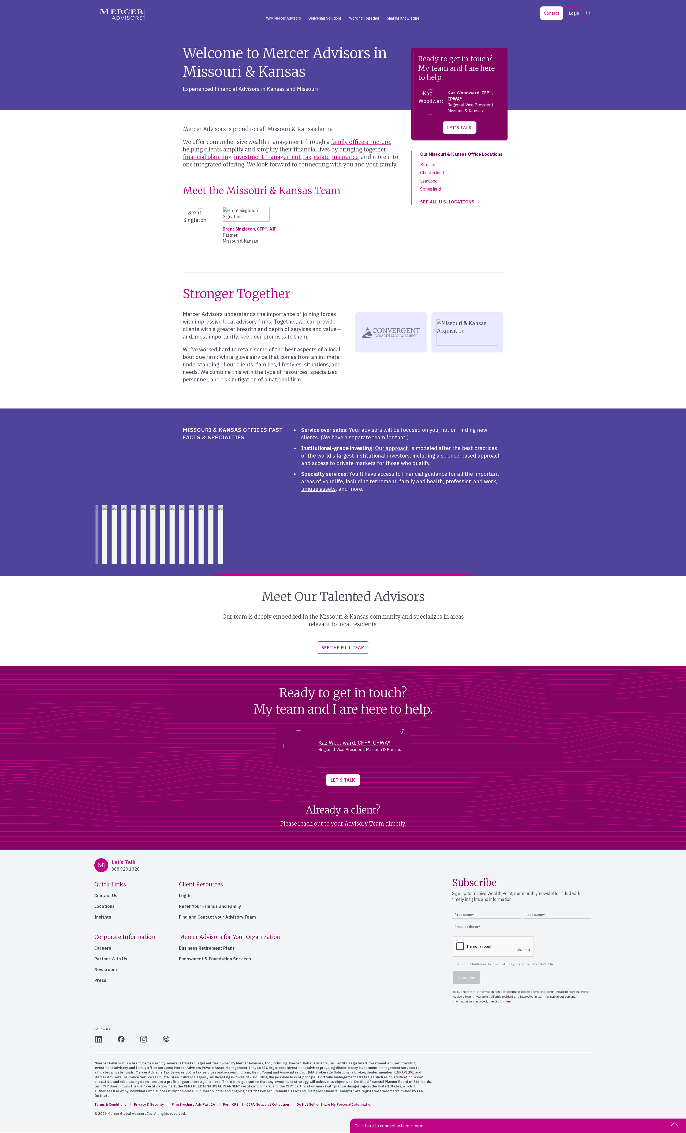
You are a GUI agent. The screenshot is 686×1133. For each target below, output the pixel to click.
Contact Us (105, 895)
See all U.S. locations (447, 202)
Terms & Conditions (110, 1104)
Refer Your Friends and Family (210, 906)
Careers (102, 948)
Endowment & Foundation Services (215, 958)
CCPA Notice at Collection (267, 1104)
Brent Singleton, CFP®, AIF (250, 229)
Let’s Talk (459, 127)
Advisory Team (364, 823)
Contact (551, 13)
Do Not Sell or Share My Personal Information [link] (334, 1104)
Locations (104, 906)
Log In (185, 895)
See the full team (343, 647)
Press (100, 980)
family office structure (360, 142)
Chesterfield (432, 172)
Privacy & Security (149, 1104)
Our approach (392, 448)
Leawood (429, 181)
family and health (421, 481)
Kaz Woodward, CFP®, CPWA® (354, 742)
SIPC (409, 1072)
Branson (428, 164)
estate (322, 157)
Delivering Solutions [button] (325, 18)
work (490, 481)
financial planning (207, 157)
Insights (102, 917)
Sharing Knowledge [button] (403, 18)
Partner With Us (110, 958)
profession (459, 481)
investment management (267, 157)
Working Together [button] (364, 18)
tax (307, 157)
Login (574, 13)
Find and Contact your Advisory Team (217, 917)
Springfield (430, 189)
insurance (345, 157)
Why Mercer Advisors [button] (283, 18)
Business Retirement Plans (207, 948)
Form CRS (230, 1104)
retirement (383, 481)
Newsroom (105, 969)
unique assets (318, 488)
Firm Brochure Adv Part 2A (193, 1104)
